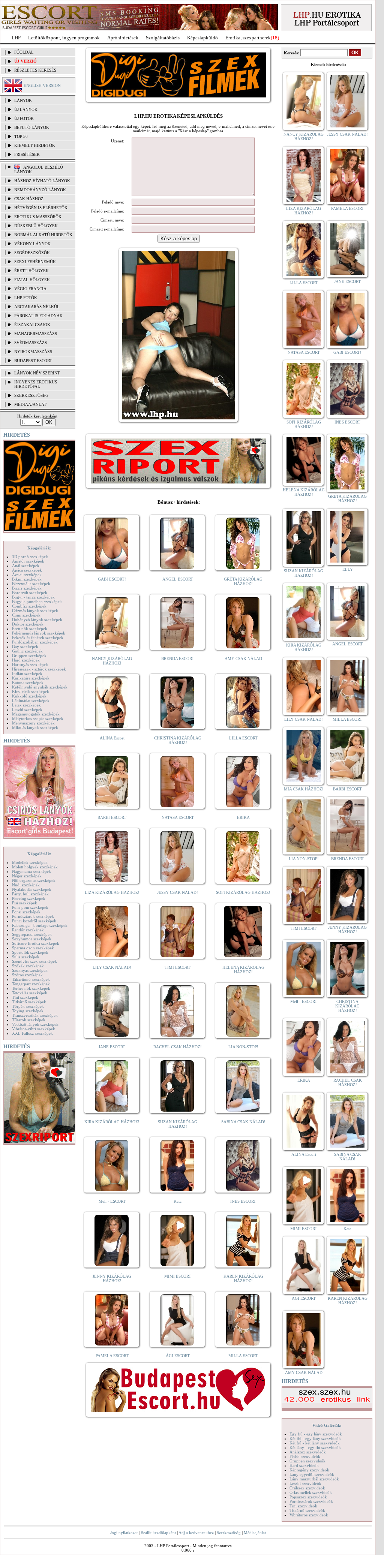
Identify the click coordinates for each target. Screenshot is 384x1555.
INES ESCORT (243, 1201)
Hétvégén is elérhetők (41, 207)
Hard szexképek (26, 660)
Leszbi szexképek (27, 709)
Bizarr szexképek (27, 588)
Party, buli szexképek (30, 894)
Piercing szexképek (28, 898)
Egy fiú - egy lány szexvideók (316, 1434)
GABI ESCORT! (112, 579)
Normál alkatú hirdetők (43, 234)
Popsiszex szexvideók (308, 1497)
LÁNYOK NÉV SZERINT (37, 373)
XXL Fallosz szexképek (32, 1033)
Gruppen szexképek (29, 655)
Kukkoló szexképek (29, 696)
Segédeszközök (32, 252)
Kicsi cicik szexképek (30, 691)
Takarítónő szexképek (31, 979)
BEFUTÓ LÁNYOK (31, 127)
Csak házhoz (29, 198)
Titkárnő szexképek (29, 1002)
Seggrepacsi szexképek (32, 934)
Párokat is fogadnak (38, 315)
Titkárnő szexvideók (307, 1510)
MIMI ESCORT (177, 1276)
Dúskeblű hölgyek (36, 225)
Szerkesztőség (229, 1532)
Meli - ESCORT (112, 1201)
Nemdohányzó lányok (40, 189)
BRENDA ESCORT (177, 658)
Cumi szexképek (26, 615)
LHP (16, 37)
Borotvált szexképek (29, 592)
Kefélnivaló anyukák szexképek (40, 687)
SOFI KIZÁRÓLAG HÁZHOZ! (243, 892)
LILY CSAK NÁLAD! (112, 967)
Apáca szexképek (27, 570)
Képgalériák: (39, 548)
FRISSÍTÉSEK (27, 154)
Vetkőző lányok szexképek (35, 1024)
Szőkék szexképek (28, 966)
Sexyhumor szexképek (31, 939)
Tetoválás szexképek (29, 993)
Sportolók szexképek (30, 952)
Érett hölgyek (31, 270)
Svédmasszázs (30, 342)
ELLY (347, 569)
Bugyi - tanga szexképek (33, 597)
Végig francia (30, 288)
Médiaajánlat (255, 1532)
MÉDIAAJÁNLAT (30, 404)
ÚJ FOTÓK (24, 118)
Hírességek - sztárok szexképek (39, 669)
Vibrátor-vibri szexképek (33, 1029)
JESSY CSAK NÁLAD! (177, 892)
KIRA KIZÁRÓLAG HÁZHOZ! (112, 1121)
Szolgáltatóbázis (163, 37)
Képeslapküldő (202, 37)
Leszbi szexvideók (305, 1483)
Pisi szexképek (24, 903)
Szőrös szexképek (27, 975)
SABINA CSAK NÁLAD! (243, 1121)
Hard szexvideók (304, 1465)
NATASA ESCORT (178, 817)
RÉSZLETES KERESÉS (35, 70)
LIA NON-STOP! (243, 1047)
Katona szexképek (28, 682)
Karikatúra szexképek (31, 678)
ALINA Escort (112, 738)
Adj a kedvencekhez (196, 1532)
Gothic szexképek (27, 651)
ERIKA (243, 817)
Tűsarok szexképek (28, 1020)
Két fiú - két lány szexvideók (315, 1443)
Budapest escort (33, 360)
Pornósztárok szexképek (33, 916)
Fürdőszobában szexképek (35, 642)
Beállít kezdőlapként (158, 1532)
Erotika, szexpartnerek (248, 37)
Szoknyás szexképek (30, 970)
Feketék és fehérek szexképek (37, 637)
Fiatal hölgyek (32, 279)
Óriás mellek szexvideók (311, 1492)
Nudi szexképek (26, 885)
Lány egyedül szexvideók (312, 1474)
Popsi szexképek (26, 912)
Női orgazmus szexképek (34, 880)
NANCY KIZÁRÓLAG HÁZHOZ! (112, 660)
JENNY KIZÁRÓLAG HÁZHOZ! (112, 1278)
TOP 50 (21, 136)
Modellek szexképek (30, 862)
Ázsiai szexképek (27, 574)
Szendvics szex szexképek (34, 961)
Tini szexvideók (303, 1506)
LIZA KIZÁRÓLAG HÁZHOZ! (112, 892)
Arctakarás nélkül (37, 306)
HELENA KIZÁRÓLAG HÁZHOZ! (243, 969)
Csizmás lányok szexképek (35, 610)
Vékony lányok (32, 243)
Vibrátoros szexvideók (309, 1515)
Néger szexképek (27, 876)
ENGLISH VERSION (42, 85)
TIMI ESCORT (177, 967)
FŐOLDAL (24, 52)
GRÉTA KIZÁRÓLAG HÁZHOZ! (243, 581)
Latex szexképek (26, 705)
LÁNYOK (23, 100)
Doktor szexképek (28, 624)
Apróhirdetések (122, 37)
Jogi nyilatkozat (124, 1532)
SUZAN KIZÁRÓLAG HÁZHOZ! (177, 1123)
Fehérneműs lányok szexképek (38, 633)
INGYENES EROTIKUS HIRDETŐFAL (35, 384)
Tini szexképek (25, 997)
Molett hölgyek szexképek (35, 867)
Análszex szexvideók (308, 1452)
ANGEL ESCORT (177, 579)
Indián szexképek (27, 673)
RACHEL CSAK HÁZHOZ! (177, 1047)
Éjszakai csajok (32, 324)
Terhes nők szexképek (31, 988)
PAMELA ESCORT (112, 1355)
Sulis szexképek (25, 957)
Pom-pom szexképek (30, 907)
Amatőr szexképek (28, 561)
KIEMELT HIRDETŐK (34, 145)
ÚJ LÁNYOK (26, 109)
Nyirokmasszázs (33, 351)
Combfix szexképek (29, 606)
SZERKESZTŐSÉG (31, 395)
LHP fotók (25, 297)
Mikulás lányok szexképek (35, 727)
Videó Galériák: (327, 1425)
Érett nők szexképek (29, 628)
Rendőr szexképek (28, 930)
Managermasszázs (35, 333)
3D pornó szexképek (30, 556)
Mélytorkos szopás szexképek (37, 718)
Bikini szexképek (27, 579)
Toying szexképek (28, 1011)
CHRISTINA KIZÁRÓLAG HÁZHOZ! (177, 740)
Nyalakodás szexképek (31, 889)
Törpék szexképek (28, 1006)
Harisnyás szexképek (30, 664)
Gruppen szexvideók (308, 1461)
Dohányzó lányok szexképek (37, 619)
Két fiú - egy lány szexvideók (315, 1438)
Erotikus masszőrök (38, 216)
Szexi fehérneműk (35, 261)
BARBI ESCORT (112, 817)
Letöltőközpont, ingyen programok (64, 37)
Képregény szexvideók (309, 1470)
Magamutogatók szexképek (36, 714)
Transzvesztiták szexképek (35, 1015)
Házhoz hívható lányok (42, 180)
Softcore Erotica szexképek (35, 943)
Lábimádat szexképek (31, 700)
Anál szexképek (25, 565)
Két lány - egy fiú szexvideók (315, 1447)
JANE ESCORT (112, 1047)
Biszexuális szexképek (31, 583)
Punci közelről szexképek (34, 921)
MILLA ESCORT (243, 1355)
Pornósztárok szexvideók (311, 1501)
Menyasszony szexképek (33, 723)
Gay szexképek (25, 646)
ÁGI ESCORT (178, 1355)
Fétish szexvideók (305, 1456)
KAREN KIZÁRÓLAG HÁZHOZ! (243, 1278)
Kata (178, 1201)
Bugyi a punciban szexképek (37, 601)
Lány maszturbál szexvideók (314, 1479)
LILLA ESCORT (243, 738)
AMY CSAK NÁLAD (243, 658)
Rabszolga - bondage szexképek (40, 925)
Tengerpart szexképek (31, 984)
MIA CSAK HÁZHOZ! (304, 789)
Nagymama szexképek (31, 871)
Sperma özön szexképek (33, 948)
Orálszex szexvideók (307, 1488)
